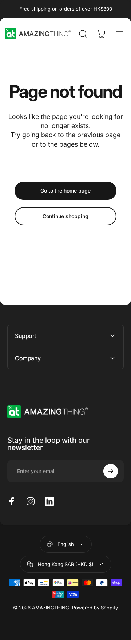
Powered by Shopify (95, 607)
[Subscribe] (110, 471)
